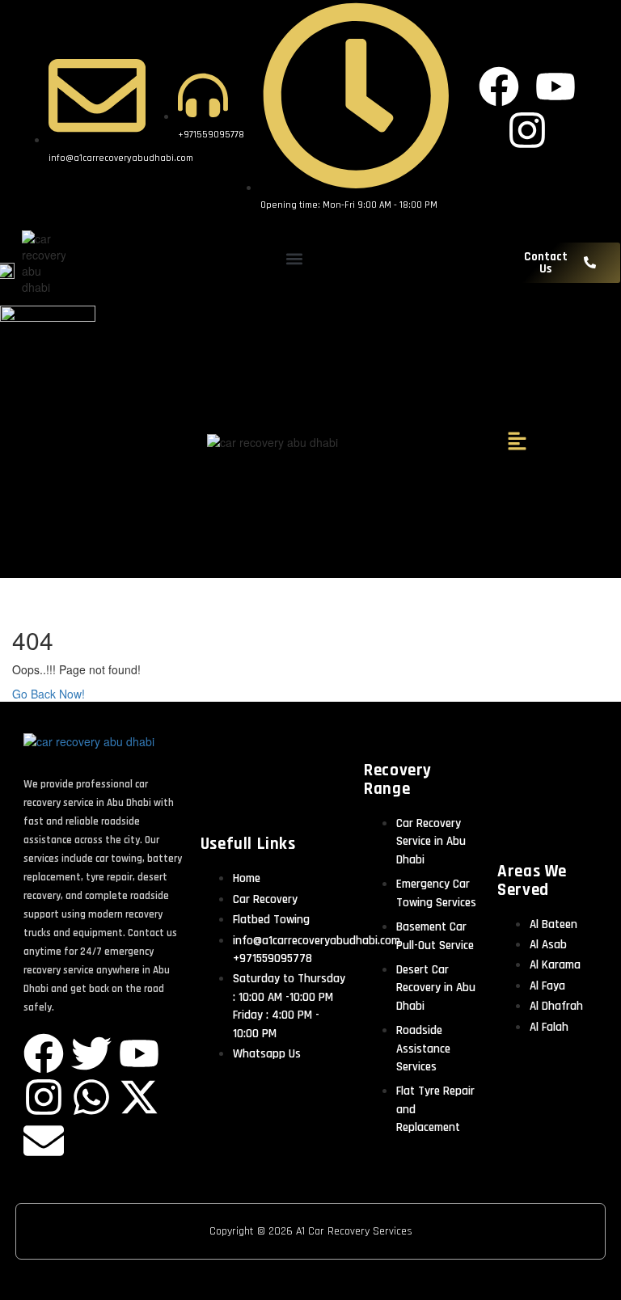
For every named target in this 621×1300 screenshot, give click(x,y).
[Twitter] (91, 1053)
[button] (294, 258)
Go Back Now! (50, 694)
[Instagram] (43, 1097)
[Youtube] (139, 1053)
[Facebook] (43, 1053)
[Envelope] (43, 1141)
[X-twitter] (139, 1097)
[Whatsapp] (91, 1097)
